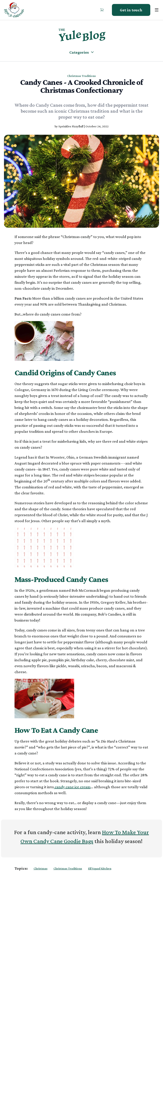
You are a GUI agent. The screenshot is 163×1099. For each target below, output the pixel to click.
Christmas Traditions (67, 868)
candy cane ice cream (72, 787)
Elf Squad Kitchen (99, 868)
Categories (79, 52)
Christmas (41, 868)
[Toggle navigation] (156, 10)
